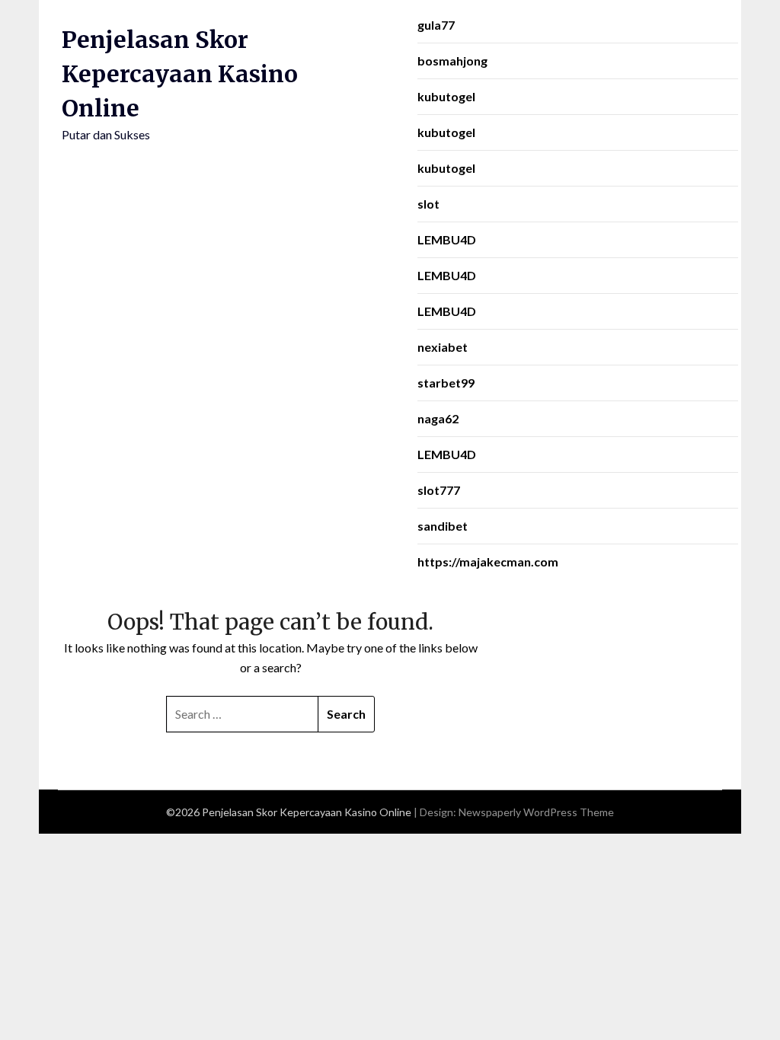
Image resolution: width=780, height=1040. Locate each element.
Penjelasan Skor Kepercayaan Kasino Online (180, 74)
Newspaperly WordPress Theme (536, 812)
